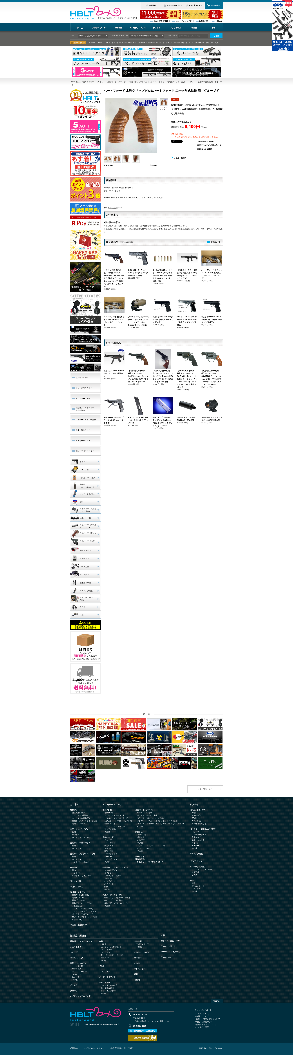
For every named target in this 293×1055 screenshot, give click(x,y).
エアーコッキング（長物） (83, 909)
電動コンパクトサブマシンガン (85, 821)
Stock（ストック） (145, 813)
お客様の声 (203, 21)
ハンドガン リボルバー (81, 837)
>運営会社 (74, 1048)
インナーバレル (143, 848)
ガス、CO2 (196, 821)
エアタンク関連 (196, 854)
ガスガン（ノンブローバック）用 (118, 821)
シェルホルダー (76, 947)
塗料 (192, 880)
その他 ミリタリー (169, 946)
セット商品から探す (84, 388)
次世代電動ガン (78, 813)
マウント (108, 848)
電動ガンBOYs (78, 898)
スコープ (108, 840)
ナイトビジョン (110, 859)
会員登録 (152, 5)
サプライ (156, 27)
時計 (136, 974)
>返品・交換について (204, 1022)
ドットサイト (109, 843)
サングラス (76, 969)
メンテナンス (175, 27)
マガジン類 (107, 810)
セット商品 (214, 43)
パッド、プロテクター (108, 977)
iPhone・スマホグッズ (170, 952)
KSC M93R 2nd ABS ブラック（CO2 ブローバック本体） (114, 420)
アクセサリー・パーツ (137, 27)
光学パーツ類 (108, 837)
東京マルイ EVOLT (96, 43)
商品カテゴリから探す (85, 82)
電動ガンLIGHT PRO (80, 895)
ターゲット (140, 856)
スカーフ (75, 977)
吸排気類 (141, 837)
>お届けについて (202, 1016)
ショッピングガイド (183, 21)
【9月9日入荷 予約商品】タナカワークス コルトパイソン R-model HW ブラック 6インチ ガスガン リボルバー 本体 (163, 376)
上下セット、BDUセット (111, 947)
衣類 (101, 941)
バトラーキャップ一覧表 (86, 420)
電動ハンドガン (78, 824)
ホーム (80, 27)
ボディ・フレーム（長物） (148, 815)
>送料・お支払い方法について (207, 1019)
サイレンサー (109, 873)
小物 (213, 27)
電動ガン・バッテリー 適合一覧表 (85, 409)
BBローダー (196, 815)
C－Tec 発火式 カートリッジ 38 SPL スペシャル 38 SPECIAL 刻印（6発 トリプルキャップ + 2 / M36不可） (163, 275)
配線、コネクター (199, 840)
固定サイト (109, 846)
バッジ (137, 963)
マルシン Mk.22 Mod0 (196, 43)
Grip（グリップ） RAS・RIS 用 (117, 898)
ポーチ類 (138, 941)
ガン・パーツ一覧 (83, 399)
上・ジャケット (107, 950)
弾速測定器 (140, 859)
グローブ (74, 991)
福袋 (207, 43)
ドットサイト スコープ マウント (175, 43)
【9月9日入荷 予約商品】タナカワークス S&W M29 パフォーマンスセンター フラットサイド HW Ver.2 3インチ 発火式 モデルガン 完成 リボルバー (187, 379)
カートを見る (215, 5)
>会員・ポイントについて (205, 1024)
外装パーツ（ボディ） (144, 810)
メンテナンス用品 (197, 867)
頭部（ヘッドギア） (78, 963)
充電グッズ (196, 837)
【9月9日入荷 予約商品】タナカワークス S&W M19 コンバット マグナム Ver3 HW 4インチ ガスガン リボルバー (138, 376)
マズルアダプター (111, 870)
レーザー (108, 856)
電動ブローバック (79, 900)
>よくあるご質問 (202, 1027)
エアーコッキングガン (79, 829)
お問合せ (219, 21)
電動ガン (74, 810)
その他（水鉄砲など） (79, 925)
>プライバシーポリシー (94, 1048)
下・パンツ (105, 952)
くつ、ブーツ (104, 971)
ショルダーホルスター (110, 985)
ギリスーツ (105, 958)
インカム (74, 985)
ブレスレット (139, 969)
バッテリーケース (199, 835)
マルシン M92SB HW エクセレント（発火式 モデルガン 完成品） (211, 319)
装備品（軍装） (78, 935)
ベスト (104, 944)
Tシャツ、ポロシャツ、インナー (114, 955)
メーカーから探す (83, 441)
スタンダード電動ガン (81, 815)
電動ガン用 (109, 813)
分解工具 (195, 872)
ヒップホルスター (108, 988)
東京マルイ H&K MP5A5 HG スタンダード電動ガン (114, 373)
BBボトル (196, 818)
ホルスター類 (104, 982)
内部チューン (140, 832)
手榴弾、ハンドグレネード (81, 941)
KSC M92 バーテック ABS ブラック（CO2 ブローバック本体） (138, 273)
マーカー (138, 958)
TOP (72, 82)
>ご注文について (202, 1014)
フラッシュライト (111, 854)
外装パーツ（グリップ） (117, 82)
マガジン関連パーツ (112, 829)
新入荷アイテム (82, 377)
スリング (74, 952)
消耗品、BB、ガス (197, 810)
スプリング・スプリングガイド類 (151, 846)
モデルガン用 (109, 824)
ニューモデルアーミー (153, 43)
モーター (195, 846)
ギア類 (140, 843)
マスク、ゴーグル (79, 971)
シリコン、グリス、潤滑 (202, 869)
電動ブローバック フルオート (84, 903)
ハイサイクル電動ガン (81, 818)
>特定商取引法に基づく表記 (121, 1048)
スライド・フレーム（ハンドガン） (151, 818)
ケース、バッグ (76, 958)
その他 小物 (166, 957)
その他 (107, 832)
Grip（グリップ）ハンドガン (141, 82)
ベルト (102, 966)
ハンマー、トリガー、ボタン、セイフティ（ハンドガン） (161, 824)
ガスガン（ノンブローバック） (83, 854)
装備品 (194, 27)
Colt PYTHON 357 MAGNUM (135, 43)
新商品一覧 (215, 242)
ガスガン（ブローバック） (81, 843)
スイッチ (195, 843)
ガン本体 (118, 27)
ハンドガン (76, 835)
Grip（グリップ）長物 (113, 900)
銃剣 (106, 887)
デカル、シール (198, 886)
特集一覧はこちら (83, 430)
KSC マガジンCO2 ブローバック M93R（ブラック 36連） (138, 420)
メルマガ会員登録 (160, 21)
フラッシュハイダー (112, 876)
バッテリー (196, 832)
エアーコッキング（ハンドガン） (85, 911)
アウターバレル (110, 878)
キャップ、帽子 (78, 966)
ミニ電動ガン (77, 906)
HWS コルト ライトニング (114, 43)
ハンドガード (109, 881)
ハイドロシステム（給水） (81, 996)
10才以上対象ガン (77, 892)
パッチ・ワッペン (141, 952)
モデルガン (74, 867)
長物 (74, 832)
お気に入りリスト (195, 5)
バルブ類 (141, 840)
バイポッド (109, 884)
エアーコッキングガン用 (114, 815)
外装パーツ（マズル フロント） (116, 867)
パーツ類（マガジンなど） (83, 914)
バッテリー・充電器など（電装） (203, 829)
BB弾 (194, 813)
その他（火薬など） (200, 824)
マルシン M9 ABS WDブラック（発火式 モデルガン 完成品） (163, 319)
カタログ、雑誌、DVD (170, 941)
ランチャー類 (75, 881)
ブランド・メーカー (99, 27)
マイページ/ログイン (174, 5)
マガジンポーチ (142, 944)
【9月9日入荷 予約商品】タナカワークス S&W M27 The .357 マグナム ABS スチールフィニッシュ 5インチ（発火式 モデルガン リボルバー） (114, 278)
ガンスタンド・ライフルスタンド (149, 862)
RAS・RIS (108, 851)
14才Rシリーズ (76, 887)
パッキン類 (141, 835)
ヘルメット (76, 974)
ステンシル (196, 889)
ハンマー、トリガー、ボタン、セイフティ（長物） (158, 821)
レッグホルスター (108, 991)
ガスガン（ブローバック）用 (116, 818)
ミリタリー (100, 82)
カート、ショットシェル (114, 826)
